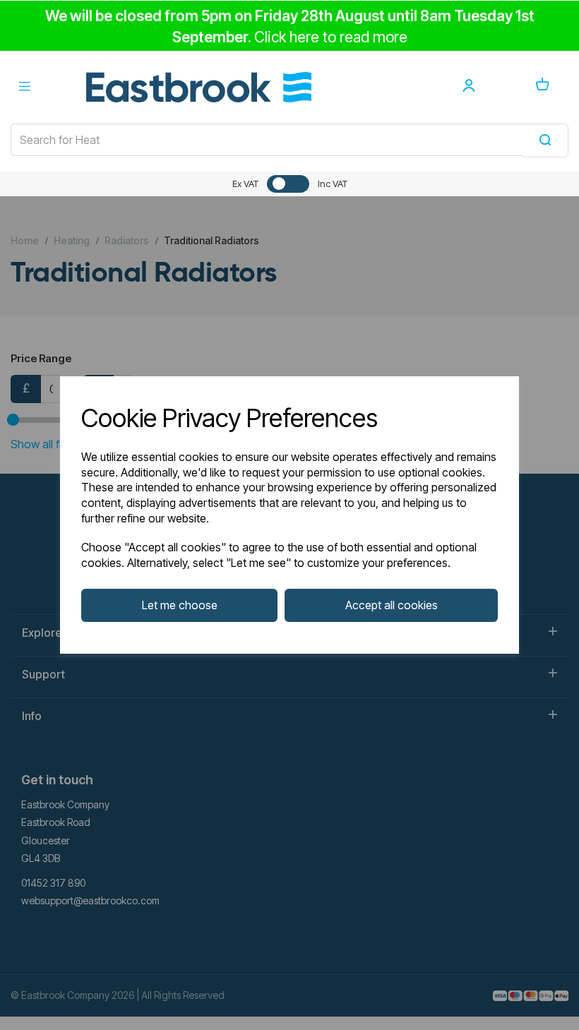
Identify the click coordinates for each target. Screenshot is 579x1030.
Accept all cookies (391, 605)
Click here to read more (330, 37)
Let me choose (179, 605)
